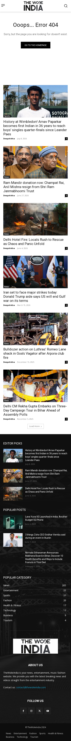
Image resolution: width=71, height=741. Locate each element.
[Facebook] (23, 711)
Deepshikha (9, 138)
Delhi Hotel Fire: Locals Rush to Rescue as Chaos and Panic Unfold (33, 242)
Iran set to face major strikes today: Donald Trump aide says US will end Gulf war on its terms (34, 296)
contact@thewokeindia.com (31, 687)
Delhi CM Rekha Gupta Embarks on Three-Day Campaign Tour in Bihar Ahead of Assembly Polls (35, 410)
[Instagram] (31, 711)
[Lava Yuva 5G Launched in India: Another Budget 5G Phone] (13, 522)
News (6, 177)
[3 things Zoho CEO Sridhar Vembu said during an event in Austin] (13, 540)
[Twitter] (39, 711)
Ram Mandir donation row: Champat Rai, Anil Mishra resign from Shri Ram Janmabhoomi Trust (33, 187)
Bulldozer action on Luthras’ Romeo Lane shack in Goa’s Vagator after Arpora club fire (34, 353)
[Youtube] (47, 711)
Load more (34, 426)
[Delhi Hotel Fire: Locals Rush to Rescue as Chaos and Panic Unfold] (35, 219)
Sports (7, 116)
